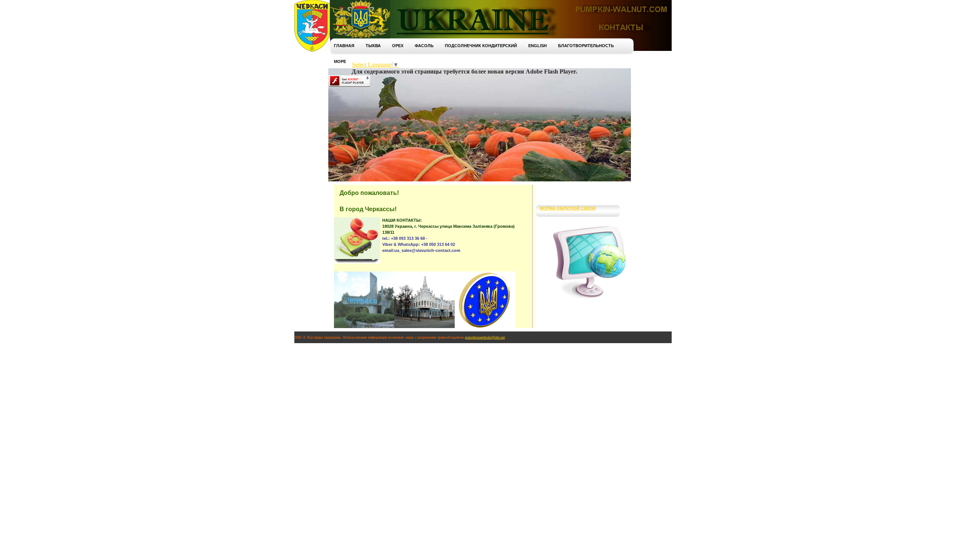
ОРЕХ (397, 45)
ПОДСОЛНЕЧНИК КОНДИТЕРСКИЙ (481, 45)
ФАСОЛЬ (424, 45)
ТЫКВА (373, 45)
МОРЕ (340, 61)
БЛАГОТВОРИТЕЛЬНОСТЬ (586, 45)
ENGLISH (537, 45)
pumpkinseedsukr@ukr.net (485, 337)
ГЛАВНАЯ (344, 45)
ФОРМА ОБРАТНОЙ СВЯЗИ (568, 208)
